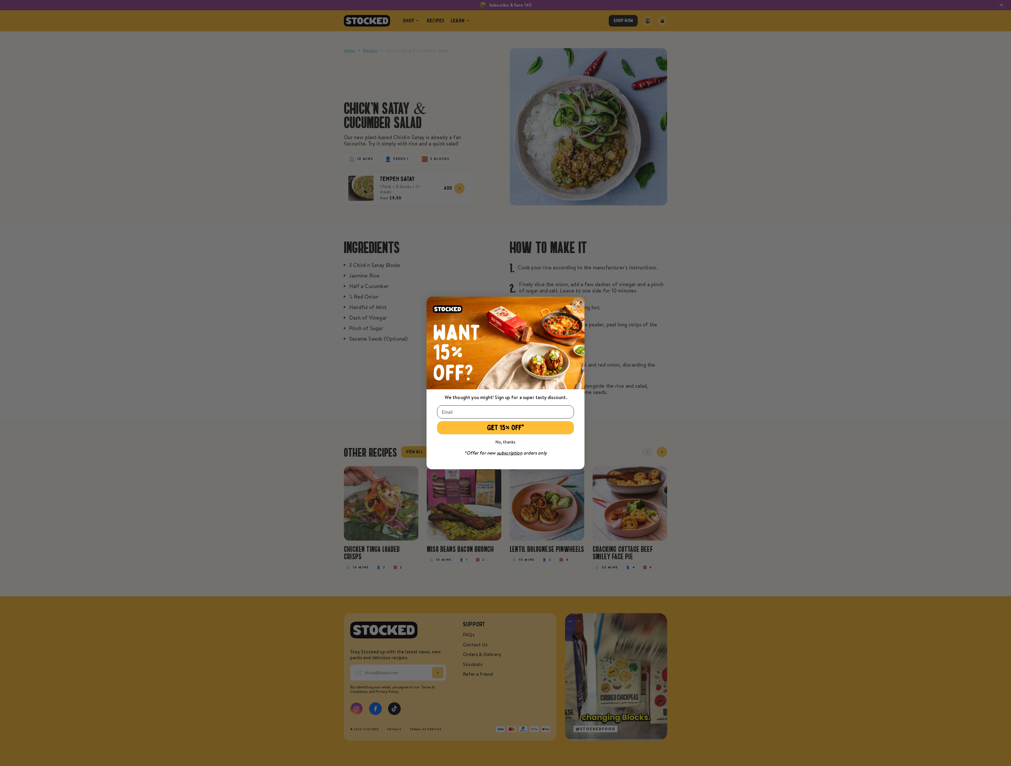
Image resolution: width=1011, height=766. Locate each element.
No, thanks (505, 442)
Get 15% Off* (505, 427)
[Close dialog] (577, 303)
